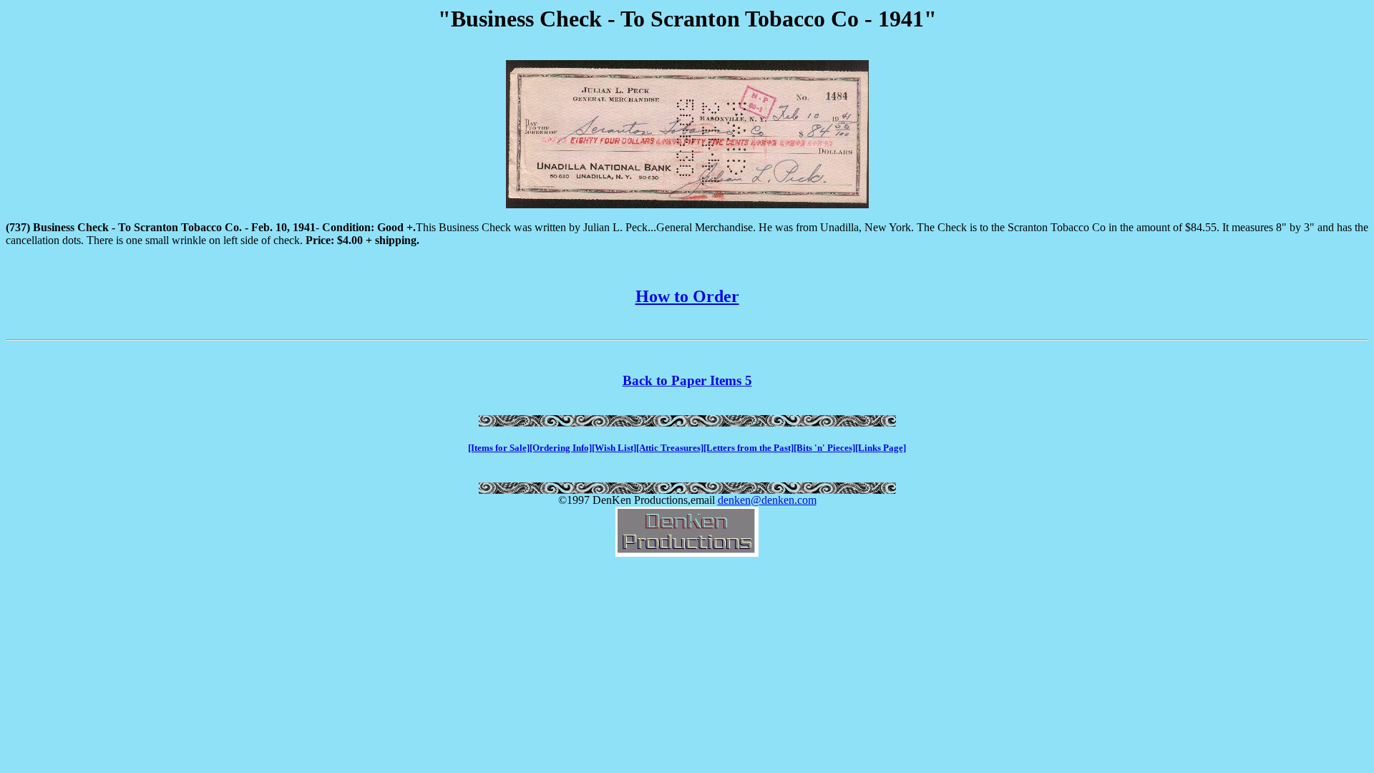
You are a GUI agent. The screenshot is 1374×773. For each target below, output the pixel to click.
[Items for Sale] (499, 447)
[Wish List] (614, 447)
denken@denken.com (767, 500)
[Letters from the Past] (748, 447)
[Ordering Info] (561, 447)
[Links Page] (880, 447)
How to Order (687, 296)
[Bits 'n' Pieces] (824, 447)
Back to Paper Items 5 (687, 380)
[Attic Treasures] (669, 447)
